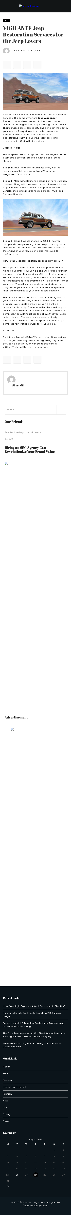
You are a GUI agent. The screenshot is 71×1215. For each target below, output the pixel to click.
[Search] (61, 410)
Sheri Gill (21, 51)
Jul (7, 1185)
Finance (7, 1080)
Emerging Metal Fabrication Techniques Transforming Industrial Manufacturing (33, 1025)
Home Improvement (14, 1087)
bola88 (9, 438)
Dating (6, 1114)
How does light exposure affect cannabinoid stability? (34, 1006)
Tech (6, 1073)
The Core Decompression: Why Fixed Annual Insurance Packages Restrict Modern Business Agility (34, 1035)
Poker (6, 1121)
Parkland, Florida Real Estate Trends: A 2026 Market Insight (32, 1014)
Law (5, 1107)
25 (17, 1174)
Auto (6, 20)
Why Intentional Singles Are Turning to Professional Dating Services (32, 1045)
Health (6, 1066)
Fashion (7, 1093)
